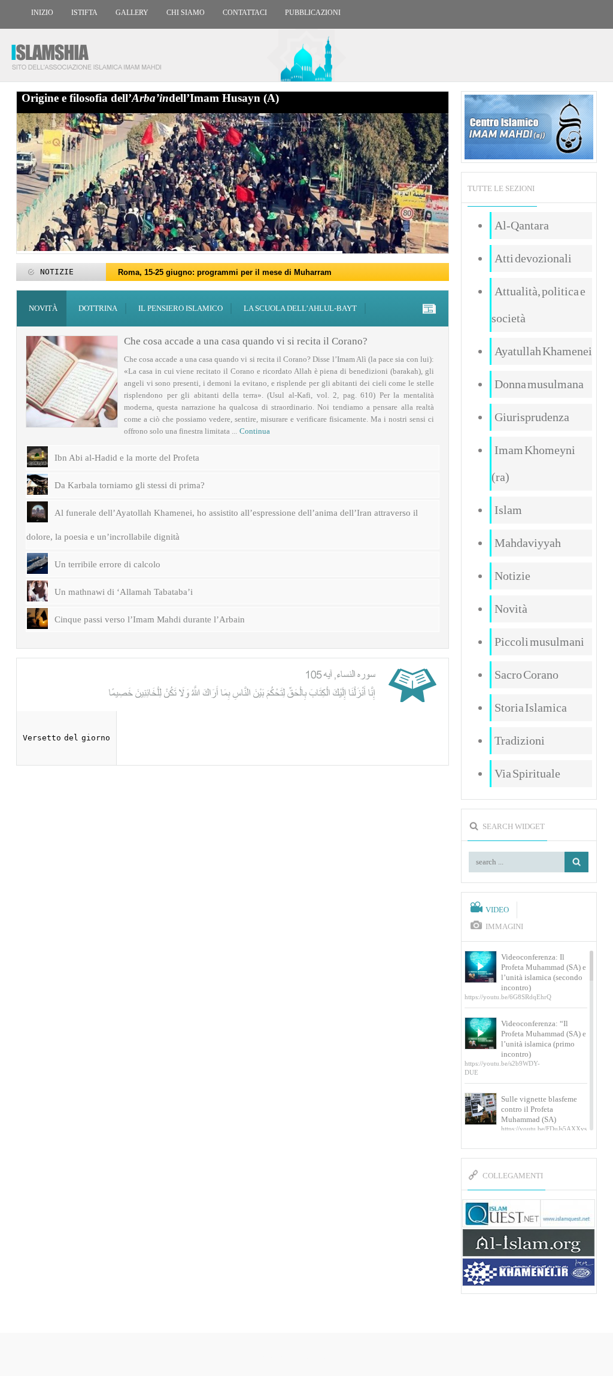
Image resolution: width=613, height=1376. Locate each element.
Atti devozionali (533, 258)
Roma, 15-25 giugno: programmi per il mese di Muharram (225, 272)
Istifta (84, 12)
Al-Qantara (521, 225)
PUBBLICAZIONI (313, 12)
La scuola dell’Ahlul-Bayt (300, 308)
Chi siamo (185, 12)
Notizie (512, 575)
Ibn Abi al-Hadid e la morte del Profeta (126, 457)
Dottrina (97, 308)
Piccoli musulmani (539, 641)
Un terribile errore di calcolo (107, 564)
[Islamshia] (91, 52)
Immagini (504, 927)
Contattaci (245, 12)
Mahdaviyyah (527, 542)
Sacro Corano (526, 674)
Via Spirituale (527, 773)
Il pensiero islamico (180, 308)
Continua (254, 431)
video (497, 910)
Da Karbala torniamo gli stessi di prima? (129, 485)
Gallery (132, 12)
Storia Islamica (530, 707)
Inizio (42, 12)
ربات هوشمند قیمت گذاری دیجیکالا (306, 1355)
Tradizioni (519, 740)
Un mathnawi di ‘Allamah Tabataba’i (123, 592)
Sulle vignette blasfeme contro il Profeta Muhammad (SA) (539, 1109)
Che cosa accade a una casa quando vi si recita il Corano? (246, 341)
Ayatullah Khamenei (543, 351)
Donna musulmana (539, 384)
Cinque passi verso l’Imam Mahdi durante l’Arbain (149, 619)
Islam (508, 509)
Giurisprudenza (531, 417)
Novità (43, 308)
